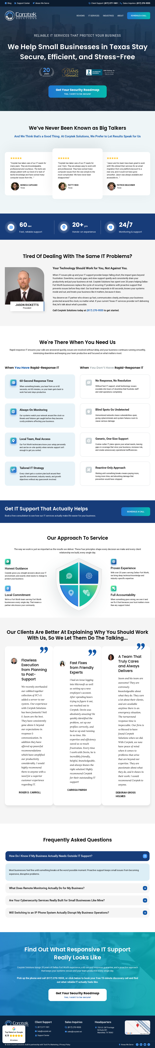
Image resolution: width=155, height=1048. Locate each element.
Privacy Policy (65, 1045)
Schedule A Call (138, 16)
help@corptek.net (44, 1031)
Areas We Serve (127, 1045)
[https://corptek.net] (20, 15)
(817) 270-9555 (74, 1027)
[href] (137, 1027)
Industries (108, 16)
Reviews (81, 16)
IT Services (93, 16)
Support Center (43, 1035)
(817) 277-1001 (43, 1027)
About (120, 16)
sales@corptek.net (75, 1032)
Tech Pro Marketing (50, 1045)
